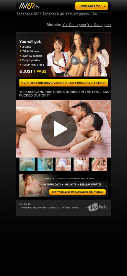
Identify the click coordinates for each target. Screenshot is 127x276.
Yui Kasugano (74, 25)
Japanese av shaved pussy (65, 14)
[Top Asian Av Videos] (101, 171)
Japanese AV (27, 14)
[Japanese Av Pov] (77, 192)
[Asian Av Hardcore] (28, 171)
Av (94, 14)
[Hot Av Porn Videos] (83, 171)
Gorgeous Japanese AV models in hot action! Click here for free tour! (63, 82)
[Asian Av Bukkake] (65, 171)
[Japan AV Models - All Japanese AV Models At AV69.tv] (29, 5)
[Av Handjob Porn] (47, 171)
